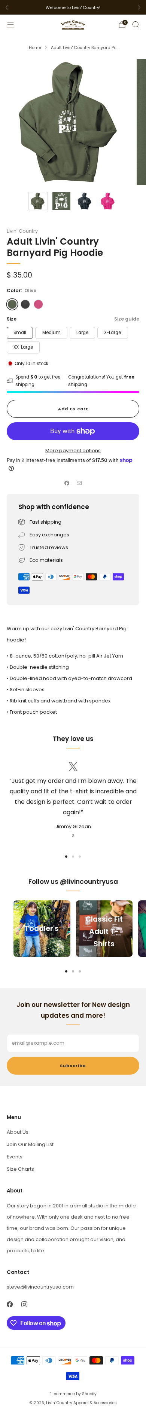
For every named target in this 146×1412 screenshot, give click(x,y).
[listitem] (73, 7)
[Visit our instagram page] (24, 1304)
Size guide (126, 319)
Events (14, 1156)
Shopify (89, 1394)
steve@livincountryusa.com (40, 1286)
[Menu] (10, 24)
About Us (17, 1132)
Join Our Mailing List (30, 1144)
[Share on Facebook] (67, 483)
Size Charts (20, 1169)
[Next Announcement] (139, 7)
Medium (51, 333)
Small (19, 333)
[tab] (66, 971)
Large (82, 333)
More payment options (73, 450)
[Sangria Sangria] (38, 304)
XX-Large (23, 347)
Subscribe (73, 1066)
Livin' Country (22, 231)
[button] (66, 856)
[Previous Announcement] (6, 7)
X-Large (112, 333)
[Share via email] (79, 483)
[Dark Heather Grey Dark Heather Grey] (25, 304)
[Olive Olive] (12, 304)
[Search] (135, 24)
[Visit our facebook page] (9, 1304)
